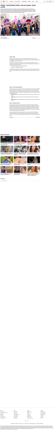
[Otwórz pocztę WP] (44, 1)
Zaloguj (50, 1)
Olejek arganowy (2, 414)
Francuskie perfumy (2, 411)
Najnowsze (11, 1)
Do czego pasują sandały (16, 414)
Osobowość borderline (43, 413)
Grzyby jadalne (42, 417)
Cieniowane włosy (29, 412)
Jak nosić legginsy (16, 415)
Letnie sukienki (15, 413)
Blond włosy (1, 415)
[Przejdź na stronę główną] (4, 1)
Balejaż (28, 413)
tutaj (16, 429)
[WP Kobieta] (6, 1)
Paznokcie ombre (2, 416)
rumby (12, 60)
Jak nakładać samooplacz (3, 417)
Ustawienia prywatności (39, 423)
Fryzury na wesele (43, 411)
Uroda (37, 1)
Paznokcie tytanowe (43, 412)
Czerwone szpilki (29, 414)
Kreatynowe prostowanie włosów (4, 412)
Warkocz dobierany (43, 414)
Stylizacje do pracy (16, 416)
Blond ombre (1, 413)
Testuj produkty (17, 1)
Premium (29, 1)
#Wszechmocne (24, 1)
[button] (47, 1)
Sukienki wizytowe (16, 417)
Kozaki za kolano (16, 411)
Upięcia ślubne (42, 415)
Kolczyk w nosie (29, 417)
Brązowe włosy (29, 415)
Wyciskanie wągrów (29, 416)
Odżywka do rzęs (29, 411)
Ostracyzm (42, 416)
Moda (33, 1)
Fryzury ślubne (15, 412)
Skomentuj (38, 117)
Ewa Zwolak (4, 37)
